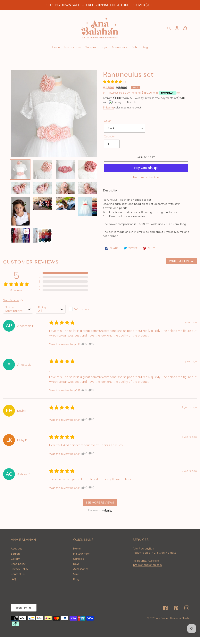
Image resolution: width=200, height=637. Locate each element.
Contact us (18, 574)
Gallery (15, 558)
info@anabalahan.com (147, 565)
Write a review (181, 261)
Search (15, 553)
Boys (76, 564)
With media (82, 309)
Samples (78, 558)
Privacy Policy (19, 569)
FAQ (13, 579)
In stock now (81, 553)
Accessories (80, 569)
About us (16, 548)
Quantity (109, 136)
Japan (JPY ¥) (22, 607)
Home (77, 548)
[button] (114, 82)
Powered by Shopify (179, 618)
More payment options (146, 177)
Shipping (108, 107)
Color (107, 121)
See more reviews (100, 502)
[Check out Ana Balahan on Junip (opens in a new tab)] (108, 510)
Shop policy (18, 564)
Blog (76, 579)
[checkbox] (83, 309)
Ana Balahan (162, 618)
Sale (76, 574)
